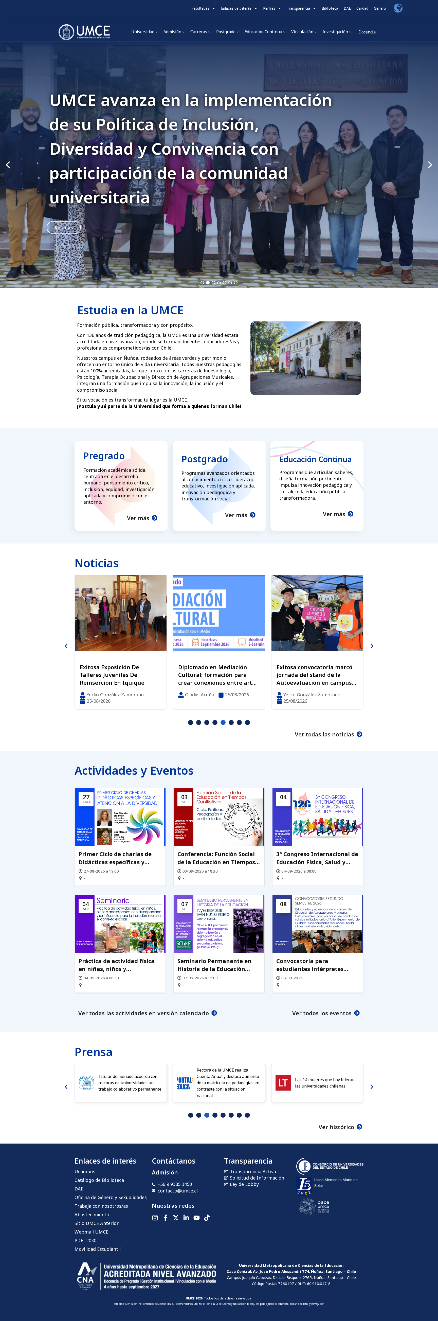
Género (380, 8)
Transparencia (298, 8)
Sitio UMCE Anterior (97, 1223)
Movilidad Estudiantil (98, 1249)
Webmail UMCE (91, 1232)
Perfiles (269, 8)
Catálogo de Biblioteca (99, 1180)
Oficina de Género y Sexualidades (111, 1197)
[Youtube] (196, 1218)
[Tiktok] (207, 1218)
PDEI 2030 (85, 1240)
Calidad (362, 8)
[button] (219, 165)
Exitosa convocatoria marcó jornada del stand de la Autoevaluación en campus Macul (216, 674)
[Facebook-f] (165, 1218)
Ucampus (85, 1171)
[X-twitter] (176, 1218)
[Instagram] (155, 1218)
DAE (347, 8)
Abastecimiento (92, 1214)
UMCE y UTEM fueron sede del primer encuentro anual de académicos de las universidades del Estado (315, 674)
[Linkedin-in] (186, 1218)
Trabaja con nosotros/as (101, 1206)
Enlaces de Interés (236, 8)
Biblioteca (330, 8)
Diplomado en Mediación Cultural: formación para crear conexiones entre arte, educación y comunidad (119, 674)
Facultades (200, 8)
